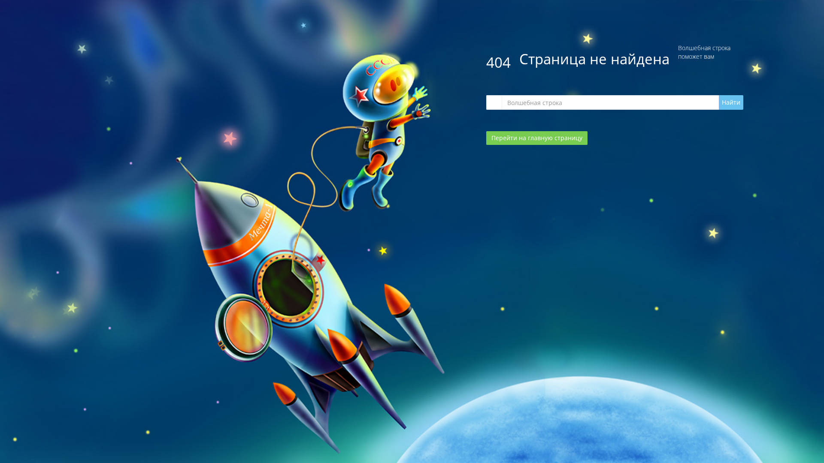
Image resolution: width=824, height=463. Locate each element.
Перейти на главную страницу (536, 138)
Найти (731, 102)
